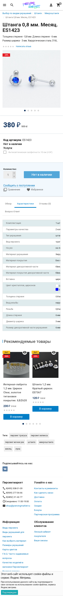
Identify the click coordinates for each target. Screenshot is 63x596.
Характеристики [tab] (25, 203)
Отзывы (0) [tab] (45, 203)
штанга (31, 442)
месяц (8, 449)
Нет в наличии (42, 174)
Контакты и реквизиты (46, 488)
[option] (31, 79)
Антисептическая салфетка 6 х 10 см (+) (30, 152)
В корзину (16, 416)
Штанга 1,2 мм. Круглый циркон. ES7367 (42, 388)
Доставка (39, 497)
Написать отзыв (23, 46)
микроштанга (46, 442)
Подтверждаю (9, 592)
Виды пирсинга (10, 528)
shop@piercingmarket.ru (18, 505)
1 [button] (25, 110)
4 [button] (35, 110)
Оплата (38, 501)
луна (17, 449)
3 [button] (31, 110)
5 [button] (38, 110)
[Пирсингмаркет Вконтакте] (5, 468)
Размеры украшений (13, 545)
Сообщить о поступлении (19, 185)
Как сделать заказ (43, 492)
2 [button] (28, 110)
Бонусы (38, 510)
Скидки (37, 505)
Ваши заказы (41, 540)
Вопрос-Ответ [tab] (12, 211)
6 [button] (40, 423)
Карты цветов (10, 549)
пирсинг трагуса (18, 435)
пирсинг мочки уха (14, 442)
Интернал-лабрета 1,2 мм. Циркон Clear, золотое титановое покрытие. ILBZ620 (15, 392)
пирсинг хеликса (39, 435)
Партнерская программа (46, 514)
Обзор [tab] (8, 203)
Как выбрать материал (14, 541)
